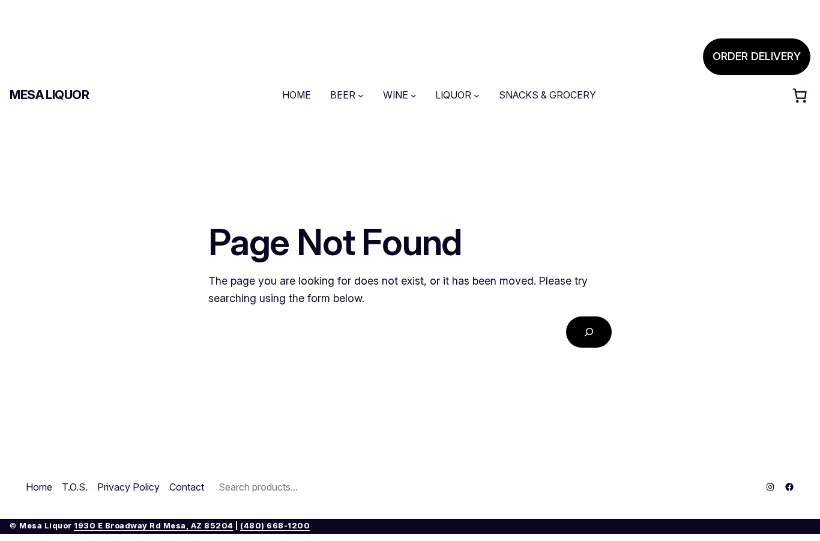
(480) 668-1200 (275, 525)
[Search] (589, 332)
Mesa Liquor (49, 95)
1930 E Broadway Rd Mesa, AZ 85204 (154, 525)
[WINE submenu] (414, 95)
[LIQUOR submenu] (477, 95)
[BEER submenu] (361, 95)
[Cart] (799, 95)
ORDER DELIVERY (757, 56)
